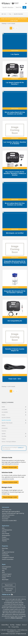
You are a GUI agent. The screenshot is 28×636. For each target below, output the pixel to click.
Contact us (20, 447)
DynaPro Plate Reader (7, 423)
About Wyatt (5, 579)
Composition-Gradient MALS (9, 520)
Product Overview (6, 509)
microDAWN (5, 412)
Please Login (15, 317)
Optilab (3, 433)
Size (3, 550)
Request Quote (9, 585)
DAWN (3, 407)
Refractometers (6, 517)
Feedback (18, 625)
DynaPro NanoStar (6, 420)
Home (4, 14)
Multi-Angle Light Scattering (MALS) (11, 511)
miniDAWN (4, 409)
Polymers (4, 541)
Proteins (4, 537)
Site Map (12, 625)
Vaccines (4, 531)
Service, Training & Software (9, 441)
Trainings (4, 568)
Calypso (4, 439)
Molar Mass (5, 548)
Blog (3, 570)
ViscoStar (4, 436)
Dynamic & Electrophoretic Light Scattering (13, 513)
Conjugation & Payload (8, 557)
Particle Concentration (7, 559)
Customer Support (6, 574)
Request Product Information (9, 589)
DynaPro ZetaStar (6, 417)
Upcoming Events (6, 567)
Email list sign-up (6, 576)
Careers (4, 577)
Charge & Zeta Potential (8, 552)
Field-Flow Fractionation (8, 515)
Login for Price (14, 50)
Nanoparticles (5, 539)
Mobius (3, 425)
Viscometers (5, 518)
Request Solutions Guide (10, 482)
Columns (4, 431)
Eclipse (3, 415)
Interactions (5, 554)
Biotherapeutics (6, 535)
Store (3, 572)
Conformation (5, 555)
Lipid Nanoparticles (7, 530)
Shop (10, 14)
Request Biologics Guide (10, 497)
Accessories (5, 428)
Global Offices (5, 625)
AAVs (3, 528)
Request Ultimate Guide (10, 467)
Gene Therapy (5, 533)
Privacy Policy (15, 627)
